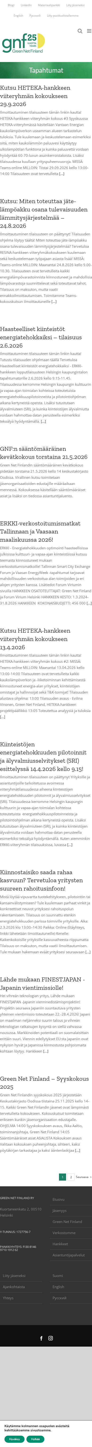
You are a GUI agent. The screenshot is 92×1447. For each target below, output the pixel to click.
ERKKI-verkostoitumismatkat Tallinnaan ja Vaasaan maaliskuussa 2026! (40, 531)
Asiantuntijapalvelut (69, 1255)
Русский (60, 1297)
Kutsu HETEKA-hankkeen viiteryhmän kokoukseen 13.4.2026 (35, 639)
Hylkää (35, 1439)
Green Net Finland (67, 1221)
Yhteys (8, 1297)
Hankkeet (60, 1243)
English (58, 1286)
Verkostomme (64, 1232)
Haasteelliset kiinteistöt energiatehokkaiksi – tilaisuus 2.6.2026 (41, 337)
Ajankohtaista (14, 1286)
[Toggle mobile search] (80, 30)
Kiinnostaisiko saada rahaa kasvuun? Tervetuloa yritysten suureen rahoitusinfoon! (41, 880)
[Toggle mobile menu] (89, 30)
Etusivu (58, 1199)
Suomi (58, 1275)
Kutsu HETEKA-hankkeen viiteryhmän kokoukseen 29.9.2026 (35, 96)
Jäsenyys (60, 1210)
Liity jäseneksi (14, 1275)
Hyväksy (14, 1439)
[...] (61, 173)
